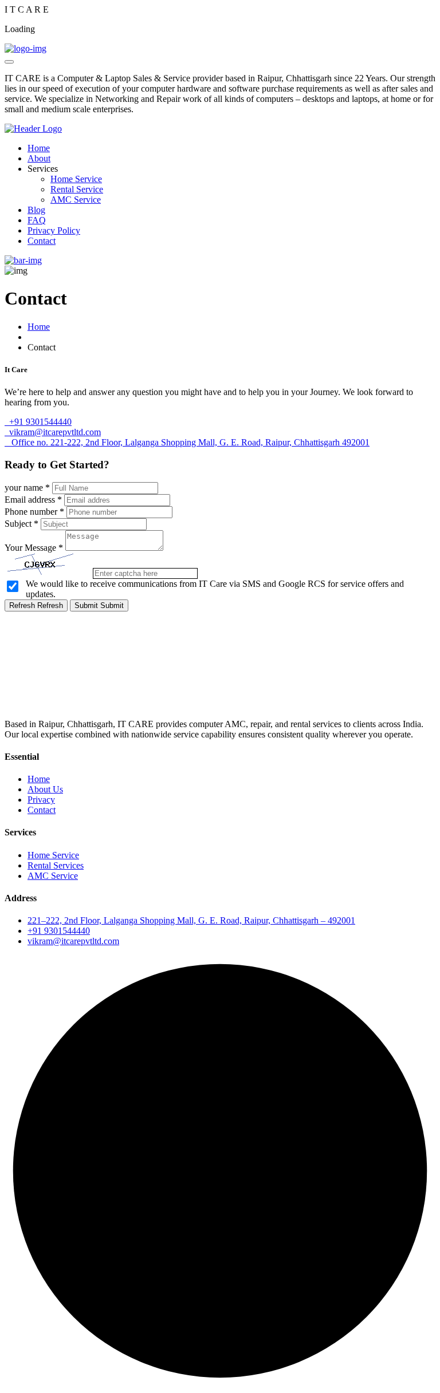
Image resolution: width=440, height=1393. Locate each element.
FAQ (37, 220)
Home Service (76, 179)
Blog (36, 210)
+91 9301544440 (38, 422)
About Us (45, 789)
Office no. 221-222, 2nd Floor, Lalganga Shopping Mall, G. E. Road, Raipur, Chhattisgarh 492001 (187, 442)
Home (39, 148)
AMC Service (75, 199)
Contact (42, 241)
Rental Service (76, 189)
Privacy (41, 799)
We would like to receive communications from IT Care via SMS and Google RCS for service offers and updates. (215, 589)
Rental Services (56, 865)
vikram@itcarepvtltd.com (53, 432)
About (39, 158)
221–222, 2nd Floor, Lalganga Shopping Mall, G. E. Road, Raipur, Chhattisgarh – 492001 (191, 920)
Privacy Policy (54, 230)
